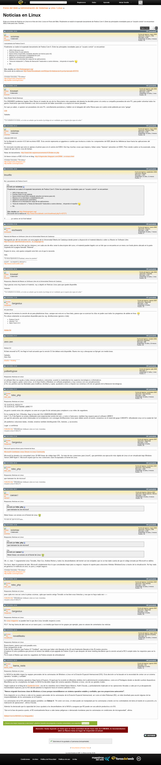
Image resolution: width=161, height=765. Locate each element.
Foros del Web (10, 8)
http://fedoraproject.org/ (24, 69)
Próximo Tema (85, 748)
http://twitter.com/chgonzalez (13, 80)
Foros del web (22, 2)
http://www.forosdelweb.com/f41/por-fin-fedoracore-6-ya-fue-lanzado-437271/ (51, 71)
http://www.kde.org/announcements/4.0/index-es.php (40, 153)
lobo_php (16, 395)
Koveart (14, 91)
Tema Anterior (75, 748)
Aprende (106, 2)
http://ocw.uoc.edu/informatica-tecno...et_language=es (24, 242)
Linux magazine (12, 621)
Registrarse (81, 2)
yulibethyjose (10, 371)
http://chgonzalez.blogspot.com (14, 78)
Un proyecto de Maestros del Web (101, 758)
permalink (152, 31)
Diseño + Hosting (10, 361)
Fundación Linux (33, 686)
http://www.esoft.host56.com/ (13, 264)
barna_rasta (19, 665)
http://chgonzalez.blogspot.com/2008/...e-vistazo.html (54, 156)
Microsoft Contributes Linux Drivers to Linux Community (24, 452)
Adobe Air (7, 330)
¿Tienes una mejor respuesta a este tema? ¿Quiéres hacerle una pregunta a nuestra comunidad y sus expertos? (46, 723)
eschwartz (17, 230)
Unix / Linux (57, 8)
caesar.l (14, 495)
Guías (94, 2)
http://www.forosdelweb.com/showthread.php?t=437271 (47, 213)
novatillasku (19, 636)
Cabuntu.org (8, 429)
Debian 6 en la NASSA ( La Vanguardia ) (18, 716)
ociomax (15, 36)
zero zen (8, 342)
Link (5, 111)
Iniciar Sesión (124, 2)
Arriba (74, 759)
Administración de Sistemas (34, 8)
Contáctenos (25, 759)
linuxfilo (8, 175)
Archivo (35, 759)
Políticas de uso (64, 759)
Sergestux (17, 303)
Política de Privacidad (48, 759)
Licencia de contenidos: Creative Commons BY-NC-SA (138, 758)
